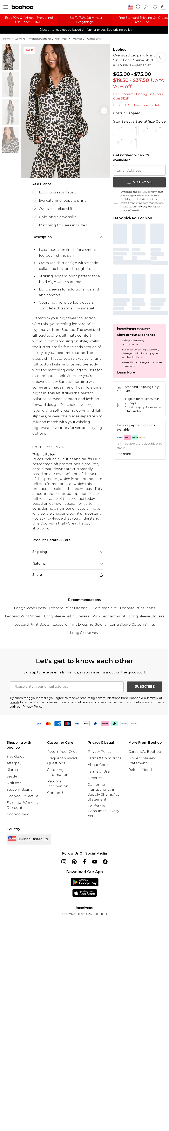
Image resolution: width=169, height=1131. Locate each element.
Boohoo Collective (22, 796)
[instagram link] (63, 861)
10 (118, 143)
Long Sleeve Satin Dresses (66, 616)
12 (131, 143)
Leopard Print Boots (31, 624)
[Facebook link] (84, 861)
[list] (65, 111)
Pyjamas (77, 38)
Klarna (12, 770)
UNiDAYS (14, 783)
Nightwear (61, 38)
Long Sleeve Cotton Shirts (132, 624)
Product (95, 778)
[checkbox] (115, 201)
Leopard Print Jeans (137, 608)
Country (13, 829)
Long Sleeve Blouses (146, 616)
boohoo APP (18, 814)
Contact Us (56, 793)
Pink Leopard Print (109, 616)
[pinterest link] (74, 861)
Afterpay (14, 763)
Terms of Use (99, 771)
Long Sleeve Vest (84, 633)
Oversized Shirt (104, 608)
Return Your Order (63, 752)
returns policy (133, 410)
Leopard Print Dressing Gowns (79, 624)
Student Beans (19, 789)
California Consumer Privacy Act (103, 811)
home (7, 38)
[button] (130, 7)
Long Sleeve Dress (30, 608)
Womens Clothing (40, 38)
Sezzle (12, 776)
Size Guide (16, 757)
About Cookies (100, 765)
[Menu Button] (5, 7)
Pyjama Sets (93, 38)
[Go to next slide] (104, 110)
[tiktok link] (105, 861)
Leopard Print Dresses (68, 608)
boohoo (120, 50)
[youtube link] (94, 861)
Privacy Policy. (32, 706)
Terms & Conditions (104, 758)
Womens (20, 38)
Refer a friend (140, 770)
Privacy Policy (146, 206)
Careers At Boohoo (144, 752)
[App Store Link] (85, 887)
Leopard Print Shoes (23, 616)
